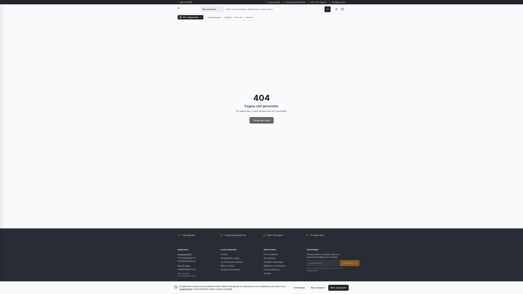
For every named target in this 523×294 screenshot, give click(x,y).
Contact (249, 17)
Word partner (270, 258)
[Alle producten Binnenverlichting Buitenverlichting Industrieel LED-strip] (212, 9)
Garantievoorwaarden (230, 269)
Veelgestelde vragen (230, 258)
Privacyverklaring (271, 269)
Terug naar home (261, 120)
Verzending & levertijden (232, 262)
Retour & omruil (227, 266)
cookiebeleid (185, 289)
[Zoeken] (328, 9)
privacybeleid (312, 270)
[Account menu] (336, 9)
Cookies (267, 273)
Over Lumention (271, 254)
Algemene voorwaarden (274, 266)
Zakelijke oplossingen (273, 262)
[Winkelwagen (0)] (342, 9)
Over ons (238, 17)
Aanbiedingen (214, 17)
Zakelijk (227, 17)
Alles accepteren (338, 288)
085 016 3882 (184, 266)
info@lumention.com (187, 269)
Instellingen (299, 288)
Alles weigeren (318, 288)
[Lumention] (187, 9)
